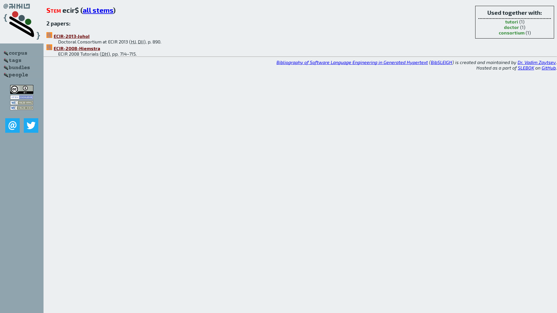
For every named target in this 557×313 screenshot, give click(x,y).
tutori (511, 21)
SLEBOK (526, 67)
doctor (511, 27)
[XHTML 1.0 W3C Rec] (21, 103)
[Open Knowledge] (21, 97)
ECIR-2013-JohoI (72, 36)
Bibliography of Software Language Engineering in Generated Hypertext (352, 62)
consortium (512, 32)
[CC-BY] (21, 92)
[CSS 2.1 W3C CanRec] (21, 114)
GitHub (549, 67)
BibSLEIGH (441, 62)
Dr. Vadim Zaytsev (537, 62)
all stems (98, 10)
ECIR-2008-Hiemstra (77, 48)
